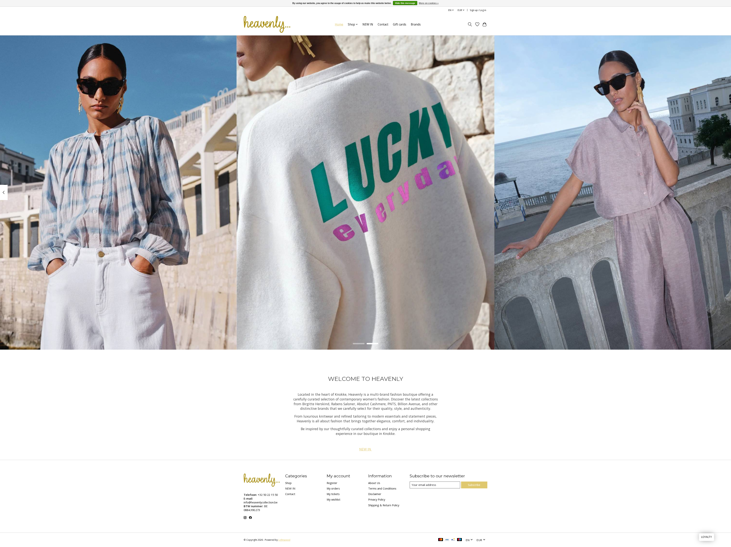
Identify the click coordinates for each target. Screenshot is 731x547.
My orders (333, 488)
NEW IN (367, 24)
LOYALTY (706, 537)
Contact (383, 24)
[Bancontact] (453, 540)
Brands (416, 24)
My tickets (333, 494)
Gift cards (399, 24)
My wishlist (333, 499)
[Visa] (447, 540)
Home (339, 24)
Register (332, 483)
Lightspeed (284, 539)
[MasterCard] (440, 540)
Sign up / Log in (478, 10)
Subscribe (474, 485)
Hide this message (405, 3)
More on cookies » (429, 3)
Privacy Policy (376, 499)
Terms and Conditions (382, 488)
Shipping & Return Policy (383, 505)
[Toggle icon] (470, 24)
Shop (288, 483)
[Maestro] (459, 540)
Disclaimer (374, 494)
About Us (374, 483)
